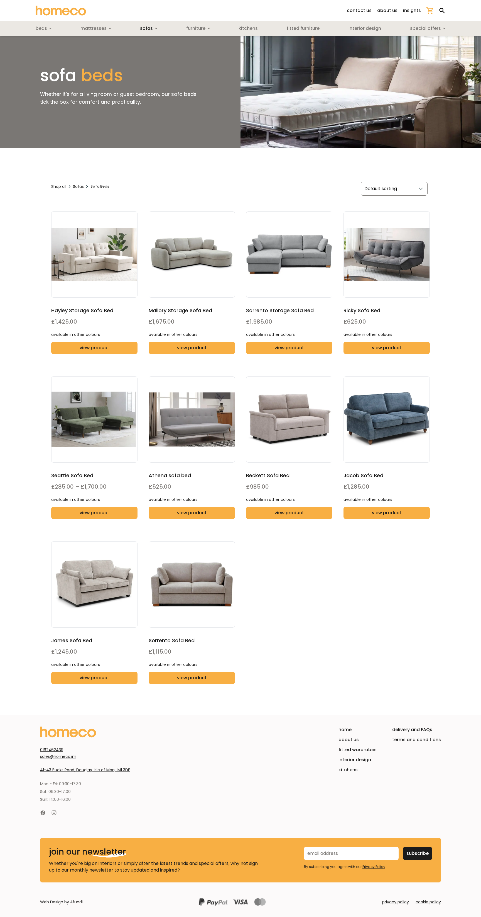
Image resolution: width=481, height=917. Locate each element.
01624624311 (51, 750)
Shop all (58, 186)
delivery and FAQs (412, 729)
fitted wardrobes (357, 749)
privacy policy (395, 902)
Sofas (78, 186)
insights (412, 10)
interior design (354, 759)
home (345, 729)
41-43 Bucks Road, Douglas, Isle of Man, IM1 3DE (85, 770)
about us (387, 10)
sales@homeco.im (58, 756)
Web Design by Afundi (61, 902)
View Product (94, 348)
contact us (359, 10)
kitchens (348, 769)
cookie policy (428, 902)
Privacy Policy (373, 866)
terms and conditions (416, 739)
